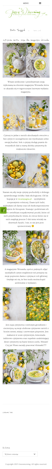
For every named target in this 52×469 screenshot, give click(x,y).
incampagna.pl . (25, 199)
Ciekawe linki (8, 412)
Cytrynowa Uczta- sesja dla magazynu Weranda (26, 40)
